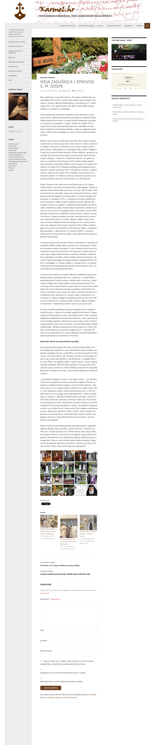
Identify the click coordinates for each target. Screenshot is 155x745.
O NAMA (99, 26)
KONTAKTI (139, 26)
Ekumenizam (12, 76)
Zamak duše (12, 146)
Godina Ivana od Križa (86, 26)
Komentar (50, 599)
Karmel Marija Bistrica (15, 155)
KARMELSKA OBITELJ (113, 26)
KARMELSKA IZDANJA (15, 71)
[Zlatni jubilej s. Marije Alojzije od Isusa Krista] (88, 522)
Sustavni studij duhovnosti (17, 159)
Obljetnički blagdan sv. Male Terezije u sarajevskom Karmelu (48, 531)
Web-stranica (46, 651)
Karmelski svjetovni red (16, 157)
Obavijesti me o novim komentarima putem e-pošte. (63, 672)
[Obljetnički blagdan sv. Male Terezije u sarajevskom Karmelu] (49, 521)
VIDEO (10, 80)
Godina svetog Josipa (67, 26)
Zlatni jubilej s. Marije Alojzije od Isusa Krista (88, 533)
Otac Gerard (12, 166)
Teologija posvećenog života (17, 161)
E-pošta (43, 640)
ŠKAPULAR (11, 57)
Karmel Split (12, 150)
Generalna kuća (13, 144)
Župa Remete (12, 163)
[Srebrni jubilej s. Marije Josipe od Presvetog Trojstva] (68, 526)
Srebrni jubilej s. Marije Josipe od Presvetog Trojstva (68, 541)
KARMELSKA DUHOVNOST (16, 62)
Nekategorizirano (47, 77)
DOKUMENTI (128, 26)
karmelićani (66, 91)
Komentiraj (79, 91)
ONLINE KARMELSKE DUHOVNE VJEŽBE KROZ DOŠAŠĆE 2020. (65, 572)
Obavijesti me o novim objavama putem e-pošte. (61, 681)
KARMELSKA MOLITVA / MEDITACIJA (15, 52)
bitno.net (11, 168)
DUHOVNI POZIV (13, 66)
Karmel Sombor (13, 148)
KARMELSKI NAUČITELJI (15, 46)
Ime (42, 630)
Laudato (11, 170)
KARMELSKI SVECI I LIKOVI (16, 42)
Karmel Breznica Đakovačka (17, 152)
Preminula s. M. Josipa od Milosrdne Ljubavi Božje (60, 564)
